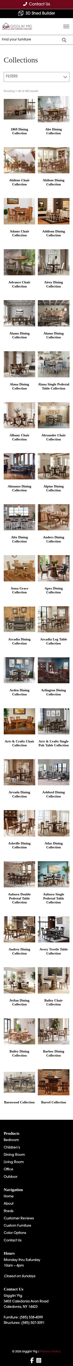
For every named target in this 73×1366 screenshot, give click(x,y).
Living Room (14, 1162)
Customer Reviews (19, 1218)
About (8, 1204)
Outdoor (10, 1177)
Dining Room (14, 1155)
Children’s (12, 1147)
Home (9, 1196)
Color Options (15, 1233)
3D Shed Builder (40, 13)
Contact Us (13, 1240)
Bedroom (11, 1140)
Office (8, 1169)
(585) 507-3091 (33, 1323)
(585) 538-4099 (31, 1317)
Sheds (8, 1211)
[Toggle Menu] (66, 26)
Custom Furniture (17, 1226)
